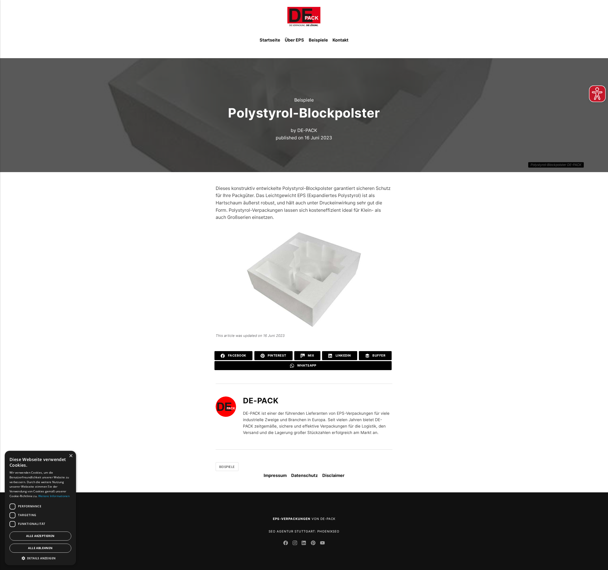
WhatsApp (306, 365)
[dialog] (40, 508)
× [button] (70, 456)
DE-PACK (307, 130)
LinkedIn (343, 355)
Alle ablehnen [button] (40, 548)
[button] (40, 558)
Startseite (270, 40)
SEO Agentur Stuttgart (292, 531)
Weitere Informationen (54, 496)
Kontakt (340, 40)
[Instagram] (295, 543)
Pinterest (276, 355)
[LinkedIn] (304, 543)
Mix (310, 355)
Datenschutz (304, 475)
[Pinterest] (313, 543)
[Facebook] (286, 543)
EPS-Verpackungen (291, 519)
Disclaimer (333, 475)
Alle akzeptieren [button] (40, 536)
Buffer (379, 355)
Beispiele (318, 40)
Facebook (236, 355)
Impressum (275, 475)
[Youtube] (322, 543)
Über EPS (294, 40)
